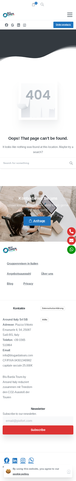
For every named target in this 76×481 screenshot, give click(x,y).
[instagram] (25, 25)
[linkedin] (19, 25)
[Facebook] (7, 25)
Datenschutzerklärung (52, 308)
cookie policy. (21, 473)
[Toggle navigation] (69, 15)
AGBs (44, 319)
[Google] (13, 25)
